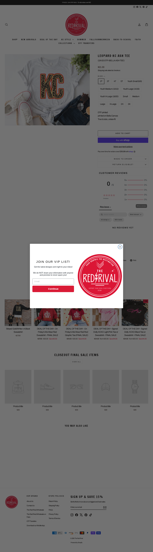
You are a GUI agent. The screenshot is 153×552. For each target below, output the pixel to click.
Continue (53, 288)
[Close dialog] (120, 247)
